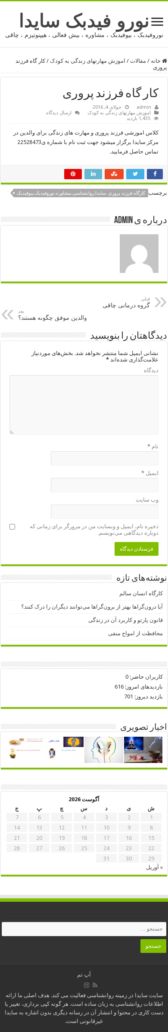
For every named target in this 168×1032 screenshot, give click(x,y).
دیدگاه (151, 370)
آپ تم (84, 974)
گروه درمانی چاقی (126, 302)
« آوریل (154, 867)
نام (153, 446)
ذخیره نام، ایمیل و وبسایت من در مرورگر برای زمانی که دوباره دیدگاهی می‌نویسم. (94, 529)
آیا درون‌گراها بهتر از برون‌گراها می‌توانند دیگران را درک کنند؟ (92, 606)
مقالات (138, 61)
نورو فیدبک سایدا (84, 20)
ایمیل (150, 473)
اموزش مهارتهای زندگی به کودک (87, 61)
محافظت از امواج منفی (135, 633)
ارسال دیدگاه (59, 113)
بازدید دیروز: (148, 696)
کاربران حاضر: (145, 677)
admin (144, 107)
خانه (156, 61)
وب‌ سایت (147, 499)
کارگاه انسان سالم (141, 593)
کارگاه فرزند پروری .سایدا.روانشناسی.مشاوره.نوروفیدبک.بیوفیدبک (81, 193)
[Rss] (95, 985)
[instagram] (86, 985)
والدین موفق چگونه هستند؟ (52, 315)
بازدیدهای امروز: (143, 686)
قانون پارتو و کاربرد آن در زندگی (125, 620)
